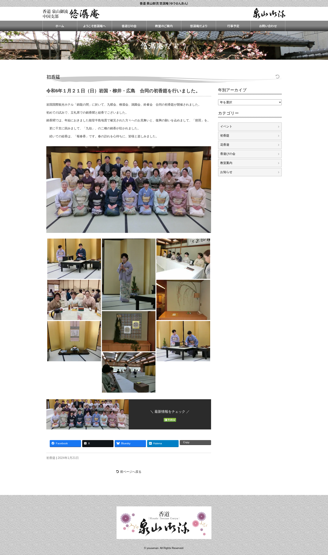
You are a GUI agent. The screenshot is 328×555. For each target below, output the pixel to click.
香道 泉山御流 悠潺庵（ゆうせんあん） (164, 3)
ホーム (59, 26)
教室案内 (226, 162)
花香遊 (224, 144)
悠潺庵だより (198, 26)
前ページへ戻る (130, 471)
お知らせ (226, 172)
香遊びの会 (129, 26)
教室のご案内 (164, 26)
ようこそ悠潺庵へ (94, 26)
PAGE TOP (324, 545)
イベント (226, 126)
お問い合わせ (268, 26)
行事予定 (233, 26)
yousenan (152, 547)
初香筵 (53, 77)
